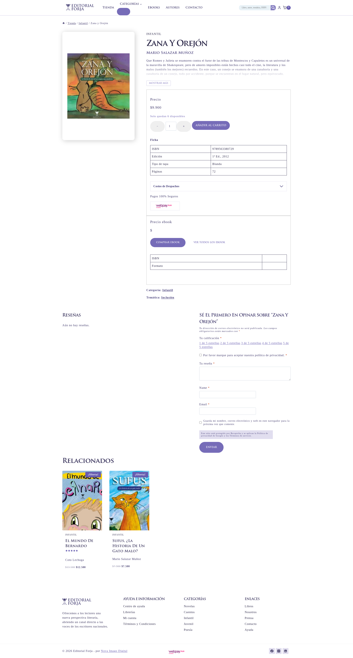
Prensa (249, 618)
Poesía (188, 629)
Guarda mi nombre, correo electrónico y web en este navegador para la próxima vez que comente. (246, 422)
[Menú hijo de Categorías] (123, 11)
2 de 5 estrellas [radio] (230, 343)
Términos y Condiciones (139, 623)
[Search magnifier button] (273, 7)
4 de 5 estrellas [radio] (272, 343)
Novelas (189, 606)
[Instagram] (279, 651)
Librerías (129, 612)
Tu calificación (210, 338)
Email (204, 404)
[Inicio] (63, 23)
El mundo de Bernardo (79, 543)
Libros (249, 606)
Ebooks (154, 7)
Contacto (194, 7)
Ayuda (249, 629)
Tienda (108, 7)
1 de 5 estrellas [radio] (209, 343)
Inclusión (167, 297)
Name (204, 387)
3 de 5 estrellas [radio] (251, 343)
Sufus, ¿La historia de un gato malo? (128, 546)
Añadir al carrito (211, 125)
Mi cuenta (129, 618)
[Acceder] (279, 7)
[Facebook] (272, 651)
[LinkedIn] (285, 651)
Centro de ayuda (134, 606)
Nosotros (251, 612)
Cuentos (189, 612)
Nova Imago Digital (114, 650)
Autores (173, 7)
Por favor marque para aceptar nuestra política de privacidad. (245, 355)
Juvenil (188, 623)
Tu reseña (207, 363)
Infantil (153, 33)
